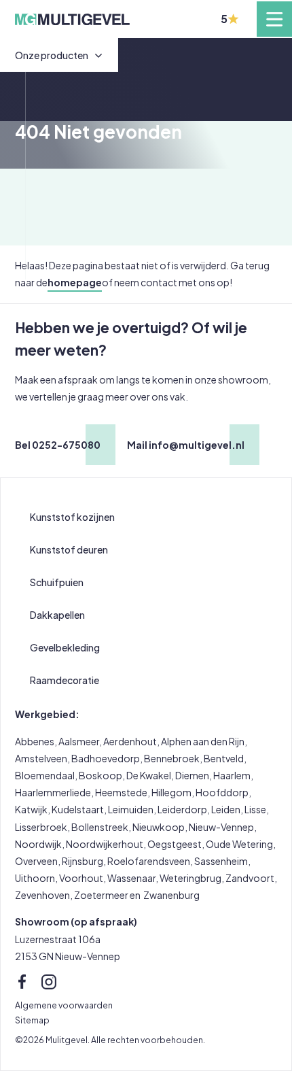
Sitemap (32, 1020)
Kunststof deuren (69, 549)
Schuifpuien (57, 582)
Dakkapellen (57, 615)
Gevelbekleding (65, 647)
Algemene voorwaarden (64, 1005)
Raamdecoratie (64, 680)
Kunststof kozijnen (72, 517)
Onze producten (51, 55)
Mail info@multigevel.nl (185, 445)
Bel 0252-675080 (58, 445)
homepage (75, 282)
